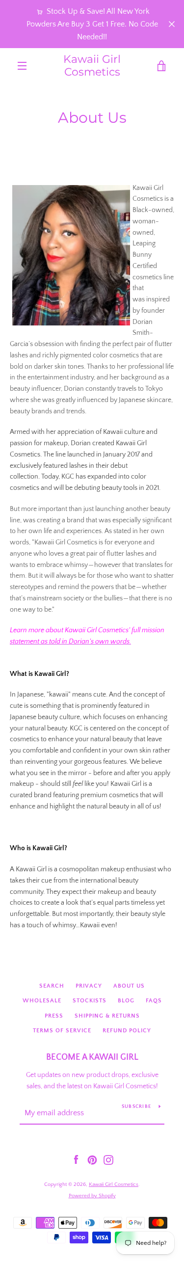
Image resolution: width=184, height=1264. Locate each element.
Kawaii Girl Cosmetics (92, 66)
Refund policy (127, 1030)
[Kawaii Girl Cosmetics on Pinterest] (92, 1159)
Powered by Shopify (92, 1196)
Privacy (89, 986)
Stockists (89, 1000)
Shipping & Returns (107, 1016)
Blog (126, 1000)
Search (51, 986)
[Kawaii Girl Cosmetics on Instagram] (108, 1159)
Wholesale (42, 1000)
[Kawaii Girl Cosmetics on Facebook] (76, 1159)
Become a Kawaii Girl (92, 1057)
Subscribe (136, 1106)
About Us (129, 986)
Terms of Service (62, 1030)
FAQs (154, 1000)
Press (54, 1016)
